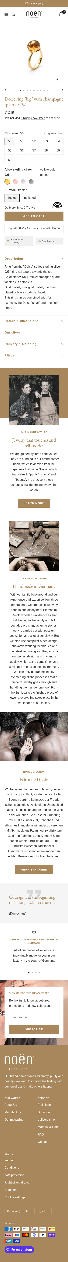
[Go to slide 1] (20, 90)
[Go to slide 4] (30, 90)
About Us (11, 1104)
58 (46, 150)
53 (46, 141)
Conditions (12, 1167)
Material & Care (48, 1127)
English (41, 1210)
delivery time (46, 1119)
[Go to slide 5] (34, 90)
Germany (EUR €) (18, 1210)
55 (10, 150)
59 (58, 150)
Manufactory (13, 1112)
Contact (43, 1141)
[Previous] (6, 90)
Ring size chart (53, 133)
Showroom (45, 1112)
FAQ (41, 1134)
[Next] (61, 90)
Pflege (10, 355)
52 (34, 141)
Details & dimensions (22, 321)
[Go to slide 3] (27, 90)
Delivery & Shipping (21, 344)
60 (10, 159)
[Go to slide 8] (44, 90)
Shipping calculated (33, 118)
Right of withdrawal (17, 1182)
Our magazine (14, 1119)
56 (22, 150)
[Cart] (61, 14)
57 (34, 150)
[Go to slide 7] (40, 90)
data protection (14, 1175)
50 (10, 141)
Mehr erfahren (34, 869)
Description (14, 258)
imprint (9, 1160)
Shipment (11, 1189)
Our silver (12, 332)
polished (30, 197)
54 (58, 141)
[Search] (13, 14)
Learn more (34, 503)
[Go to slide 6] (37, 90)
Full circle (44, 1104)
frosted (12, 197)
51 (22, 141)
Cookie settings (15, 1197)
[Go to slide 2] (23, 90)
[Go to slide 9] (47, 90)
